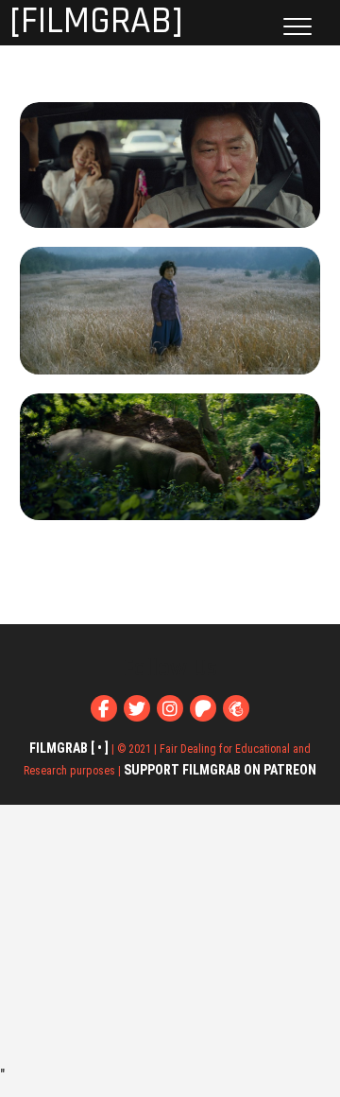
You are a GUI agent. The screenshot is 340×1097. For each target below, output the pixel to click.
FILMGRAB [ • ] (69, 748)
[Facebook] (104, 708)
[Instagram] (170, 708)
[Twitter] (137, 708)
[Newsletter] (236, 708)
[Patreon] (203, 708)
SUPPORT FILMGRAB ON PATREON (220, 769)
